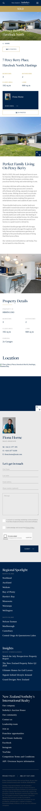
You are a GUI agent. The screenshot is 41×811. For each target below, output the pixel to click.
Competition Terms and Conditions (18, 756)
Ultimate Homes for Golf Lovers (17, 670)
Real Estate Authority (12, 738)
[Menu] (37, 3)
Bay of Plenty (8, 592)
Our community (9, 715)
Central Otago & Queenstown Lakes (19, 635)
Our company (8, 705)
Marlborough (8, 626)
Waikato (6, 587)
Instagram (7, 747)
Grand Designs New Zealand (15, 679)
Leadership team (10, 724)
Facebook (6, 743)
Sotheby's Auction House (14, 710)
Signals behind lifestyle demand (17, 675)
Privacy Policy (30, 527)
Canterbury (7, 631)
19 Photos (12, 49)
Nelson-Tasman (9, 621)
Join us (5, 729)
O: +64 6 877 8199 (10, 451)
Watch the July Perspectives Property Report (19, 657)
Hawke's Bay (8, 596)
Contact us (7, 719)
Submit (27, 549)
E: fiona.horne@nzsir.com (12, 454)
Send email (10, 106)
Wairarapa (7, 606)
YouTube (6, 752)
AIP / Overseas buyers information (18, 761)
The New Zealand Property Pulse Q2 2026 (19, 664)
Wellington (7, 610)
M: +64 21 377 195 (10, 447)
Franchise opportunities (13, 733)
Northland (7, 578)
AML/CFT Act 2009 (27, 776)
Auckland (6, 582)
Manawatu (7, 601)
